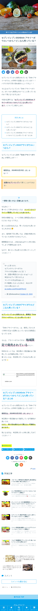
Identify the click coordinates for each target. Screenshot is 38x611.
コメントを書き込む (19, 582)
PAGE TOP (19, 597)
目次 (16, 117)
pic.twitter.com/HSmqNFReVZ (15, 289)
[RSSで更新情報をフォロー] (21, 465)
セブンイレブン (29, 449)
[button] (26, 72)
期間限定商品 (7, 445)
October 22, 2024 (26, 294)
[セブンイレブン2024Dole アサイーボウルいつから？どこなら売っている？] (12, 72)
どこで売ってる (8, 449)
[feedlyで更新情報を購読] (17, 465)
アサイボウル (18, 449)
